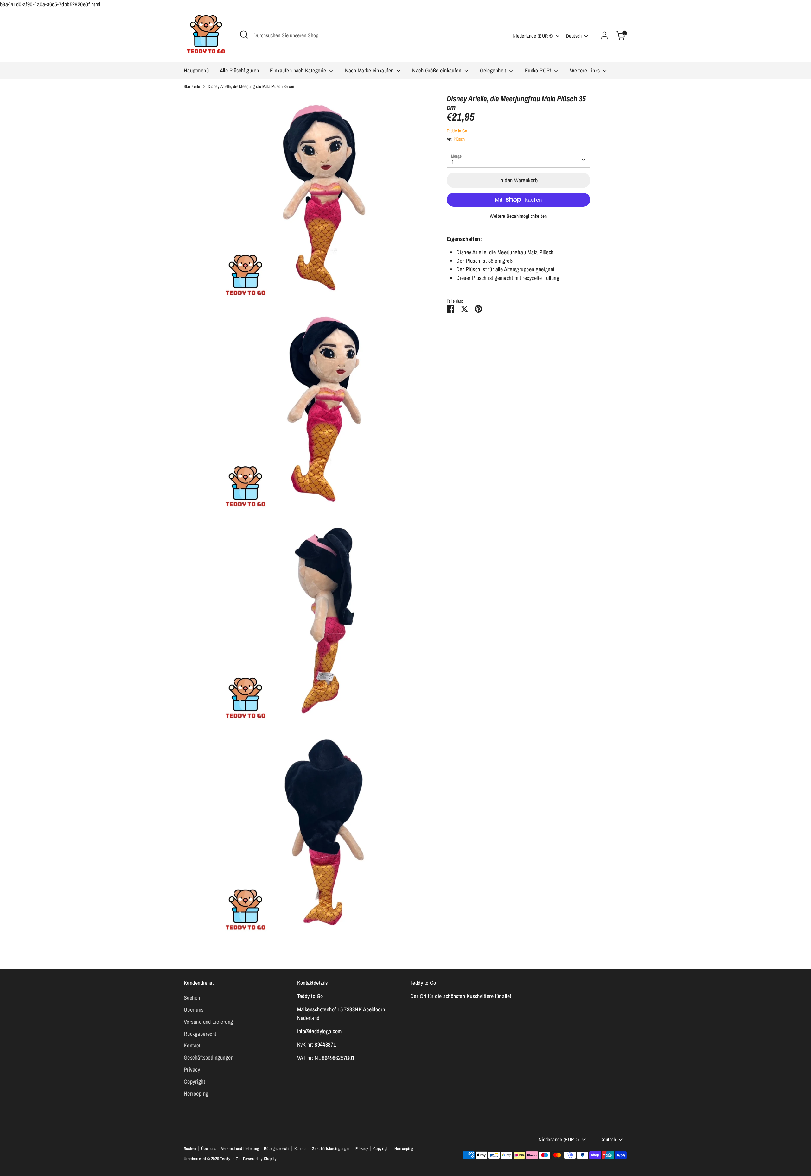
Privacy (192, 1069)
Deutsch (574, 36)
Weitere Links (585, 70)
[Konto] (604, 35)
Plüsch (459, 139)
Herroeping (196, 1093)
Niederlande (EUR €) (533, 36)
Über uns (194, 1010)
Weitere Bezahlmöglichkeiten (518, 216)
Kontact (192, 1045)
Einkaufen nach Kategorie (299, 70)
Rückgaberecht (200, 1034)
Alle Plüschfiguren (239, 70)
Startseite (192, 86)
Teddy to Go (457, 131)
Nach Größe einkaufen (437, 70)
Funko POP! (539, 70)
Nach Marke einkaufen (370, 70)
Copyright (194, 1081)
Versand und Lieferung (208, 1022)
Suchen (192, 998)
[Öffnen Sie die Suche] (244, 34)
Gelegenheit (494, 70)
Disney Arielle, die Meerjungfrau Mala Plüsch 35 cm (251, 86)
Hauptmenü (196, 70)
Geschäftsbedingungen (208, 1057)
